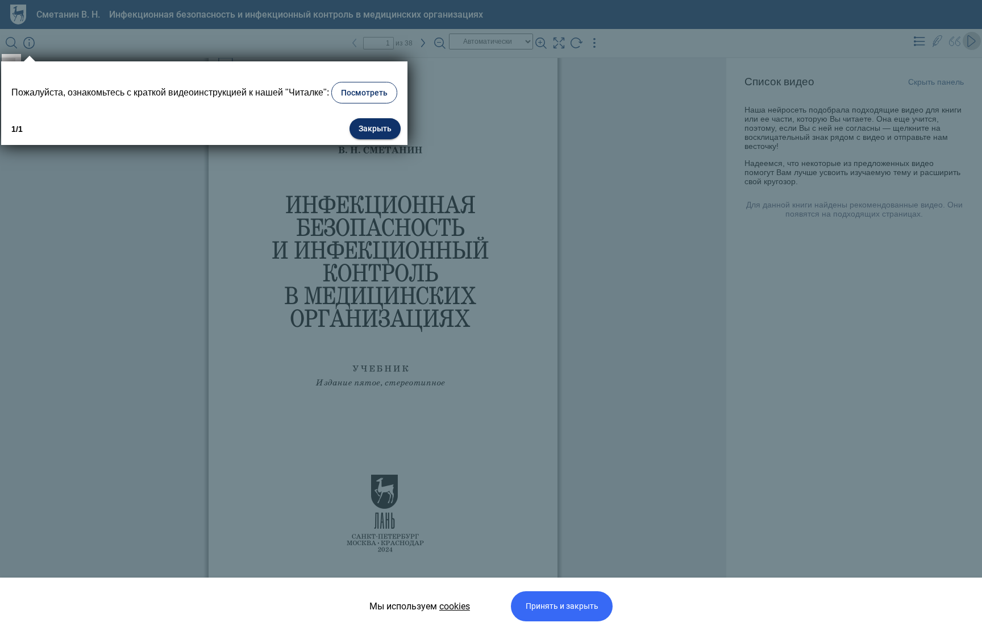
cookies (454, 606)
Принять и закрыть (562, 606)
